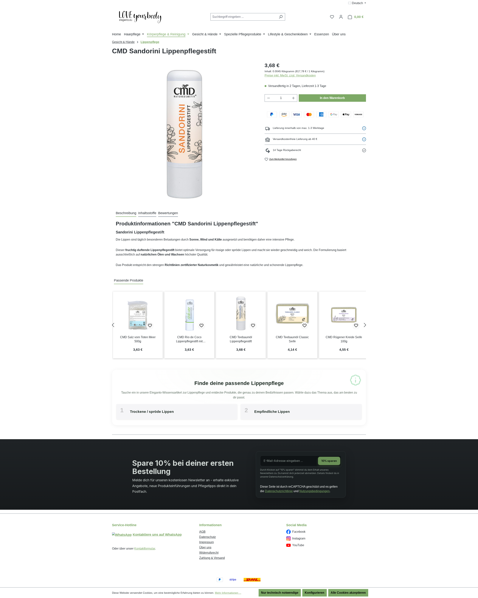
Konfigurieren (314, 592)
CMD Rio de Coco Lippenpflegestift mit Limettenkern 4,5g (189, 339)
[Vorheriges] (113, 325)
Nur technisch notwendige (279, 592)
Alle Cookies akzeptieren (348, 592)
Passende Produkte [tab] (128, 280)
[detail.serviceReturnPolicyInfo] (364, 150)
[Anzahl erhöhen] (293, 98)
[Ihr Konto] (340, 17)
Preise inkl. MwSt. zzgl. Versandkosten (290, 75)
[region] (184, 134)
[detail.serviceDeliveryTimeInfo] (364, 128)
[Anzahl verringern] (268, 98)
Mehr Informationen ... (228, 592)
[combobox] (243, 17)
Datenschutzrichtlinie (279, 491)
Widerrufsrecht (208, 552)
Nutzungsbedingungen (314, 491)
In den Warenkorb (332, 98)
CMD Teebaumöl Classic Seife (292, 339)
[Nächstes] (365, 325)
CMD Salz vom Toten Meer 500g (138, 339)
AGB (202, 531)
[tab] (126, 213)
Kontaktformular (144, 548)
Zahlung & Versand (212, 557)
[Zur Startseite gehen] (140, 16)
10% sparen (329, 460)
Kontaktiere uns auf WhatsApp (157, 534)
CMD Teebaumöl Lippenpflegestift (241, 339)
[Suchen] (280, 17)
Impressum (206, 542)
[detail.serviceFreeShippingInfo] (364, 139)
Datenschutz (207, 537)
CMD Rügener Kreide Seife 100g (344, 339)
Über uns (205, 547)
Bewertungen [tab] (168, 213)
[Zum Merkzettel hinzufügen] (150, 325)
